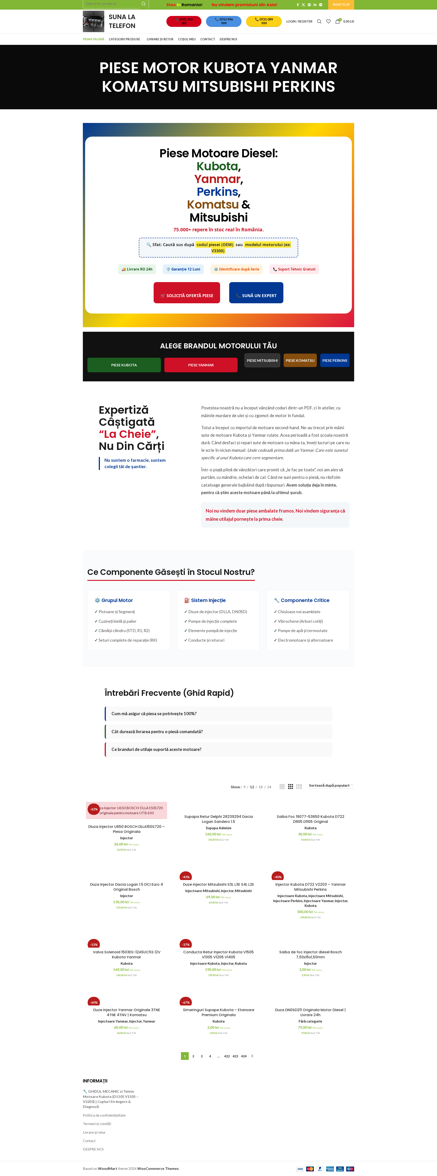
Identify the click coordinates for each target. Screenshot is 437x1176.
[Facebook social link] (297, 5)
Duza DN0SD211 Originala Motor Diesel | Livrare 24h (310, 1012)
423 (235, 1056)
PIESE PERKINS (335, 360)
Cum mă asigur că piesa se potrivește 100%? (154, 713)
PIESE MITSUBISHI (262, 360)
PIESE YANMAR (201, 365)
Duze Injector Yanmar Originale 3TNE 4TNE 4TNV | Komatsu (126, 1012)
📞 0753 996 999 (224, 21)
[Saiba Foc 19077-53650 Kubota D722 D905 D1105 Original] (310, 807)
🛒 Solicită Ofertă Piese (186, 295)
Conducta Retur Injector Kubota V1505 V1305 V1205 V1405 (218, 954)
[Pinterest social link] (309, 5)
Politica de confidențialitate (104, 1115)
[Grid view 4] (299, 786)
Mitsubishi (243, 891)
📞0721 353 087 (184, 21)
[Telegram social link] (321, 5)
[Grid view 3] (290, 786)
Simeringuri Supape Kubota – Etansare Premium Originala (218, 1012)
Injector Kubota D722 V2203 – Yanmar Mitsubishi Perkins (310, 887)
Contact (89, 1140)
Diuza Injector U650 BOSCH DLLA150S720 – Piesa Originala (126, 829)
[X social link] (303, 5)
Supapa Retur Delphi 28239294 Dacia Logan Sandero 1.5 (218, 819)
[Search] (319, 21)
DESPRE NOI (93, 1149)
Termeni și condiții (97, 1123)
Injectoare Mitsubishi (202, 891)
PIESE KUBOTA (124, 365)
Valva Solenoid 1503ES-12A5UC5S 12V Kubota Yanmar (126, 954)
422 (227, 1056)
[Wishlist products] (328, 21)
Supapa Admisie (218, 828)
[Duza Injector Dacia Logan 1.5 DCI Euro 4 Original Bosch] (126, 875)
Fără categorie (310, 1021)
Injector (126, 838)
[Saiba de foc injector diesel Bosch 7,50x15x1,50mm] (310, 942)
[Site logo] (93, 21)
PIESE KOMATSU (300, 360)
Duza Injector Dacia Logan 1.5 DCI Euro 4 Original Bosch (126, 887)
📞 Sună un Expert (256, 295)
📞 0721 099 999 (264, 21)
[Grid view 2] (282, 786)
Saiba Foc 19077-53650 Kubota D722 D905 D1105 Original (310, 819)
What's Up (341, 4)
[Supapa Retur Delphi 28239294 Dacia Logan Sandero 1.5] (218, 807)
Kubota (311, 828)
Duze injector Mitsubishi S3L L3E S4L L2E (218, 884)
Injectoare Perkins (287, 901)
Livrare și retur (94, 1132)
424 (243, 1056)
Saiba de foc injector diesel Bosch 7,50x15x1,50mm (310, 954)
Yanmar (149, 1021)
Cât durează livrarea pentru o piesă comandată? (157, 731)
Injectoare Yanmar (318, 901)
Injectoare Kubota (292, 896)
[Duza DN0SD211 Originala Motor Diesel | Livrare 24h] (310, 1000)
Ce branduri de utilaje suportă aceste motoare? (156, 749)
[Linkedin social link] (315, 5)
